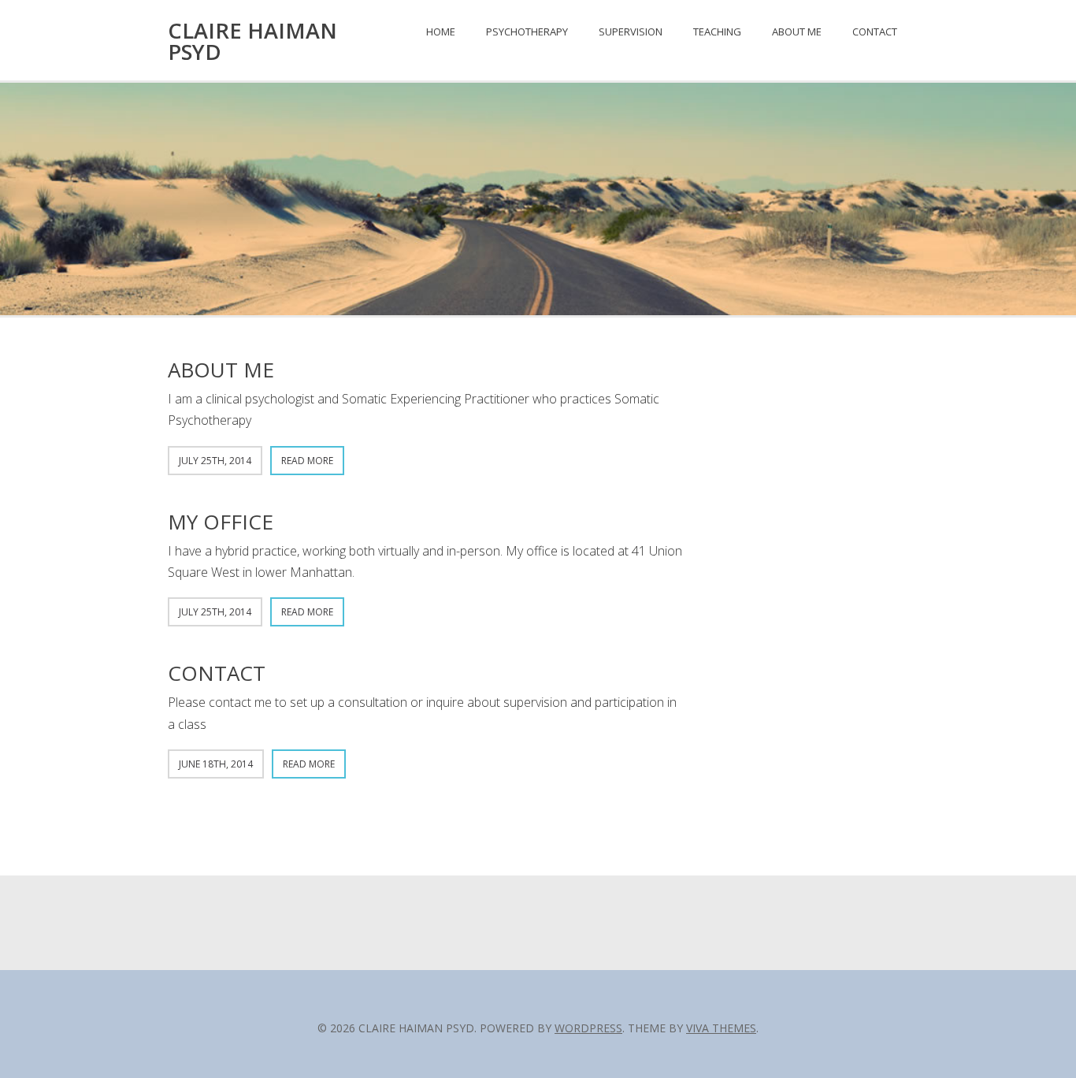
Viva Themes (721, 1027)
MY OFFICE (220, 521)
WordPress (588, 1027)
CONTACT (216, 673)
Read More (307, 460)
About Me (797, 31)
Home (440, 31)
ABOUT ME (221, 369)
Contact (874, 31)
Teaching (717, 31)
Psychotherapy (527, 31)
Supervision (630, 31)
